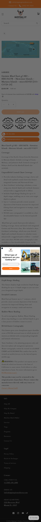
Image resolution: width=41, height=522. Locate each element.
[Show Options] (18, 264)
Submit (10, 268)
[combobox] (10, 264)
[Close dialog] (2, 248)
